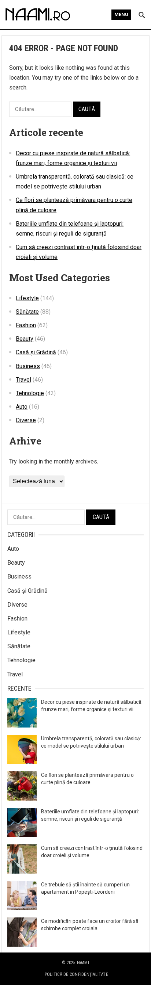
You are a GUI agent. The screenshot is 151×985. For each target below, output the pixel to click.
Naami (83, 962)
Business (28, 366)
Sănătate (27, 311)
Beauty (24, 338)
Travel (23, 379)
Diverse (26, 420)
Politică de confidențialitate (76, 974)
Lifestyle (27, 298)
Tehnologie (30, 393)
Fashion (26, 325)
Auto (21, 406)
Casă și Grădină (36, 352)
